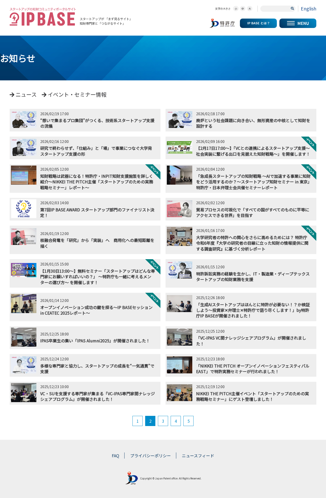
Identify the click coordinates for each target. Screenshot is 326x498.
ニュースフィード (198, 455)
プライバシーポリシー (150, 455)
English (308, 8)
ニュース (25, 94)
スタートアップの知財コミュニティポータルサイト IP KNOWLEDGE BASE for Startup (43, 17)
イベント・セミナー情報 (76, 94)
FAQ (115, 455)
